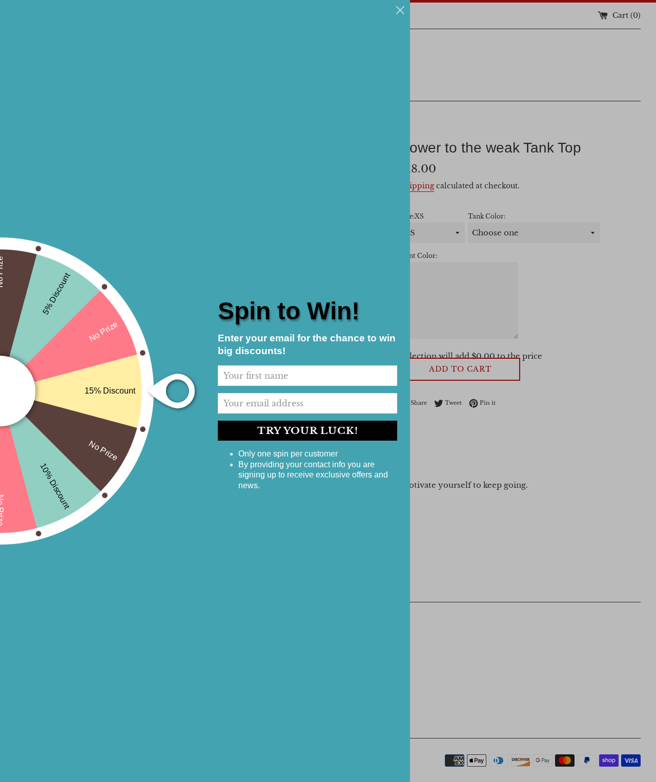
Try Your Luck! (307, 431)
